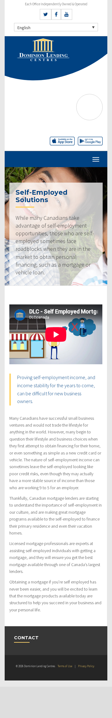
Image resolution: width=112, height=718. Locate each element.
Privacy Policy (86, 666)
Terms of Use (65, 666)
